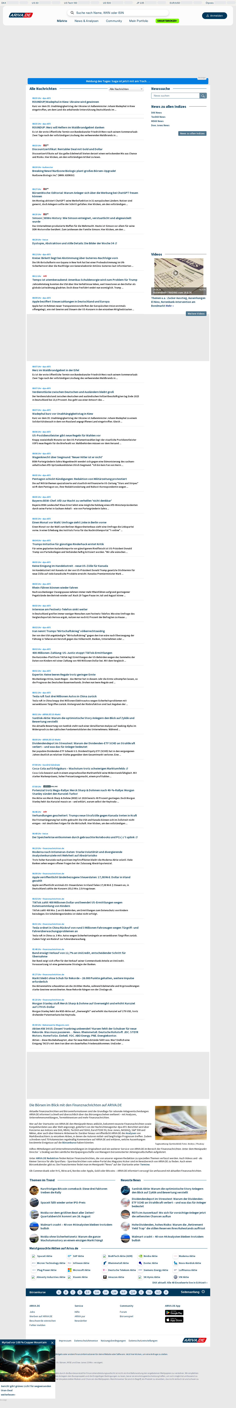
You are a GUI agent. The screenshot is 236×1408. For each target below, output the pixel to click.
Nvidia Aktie (150, 1256)
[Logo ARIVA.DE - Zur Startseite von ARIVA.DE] (194, 1340)
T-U (149, 1292)
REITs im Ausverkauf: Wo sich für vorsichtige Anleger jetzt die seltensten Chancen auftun (169, 1214)
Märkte (62, 21)
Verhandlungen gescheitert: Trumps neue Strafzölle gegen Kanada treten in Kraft (84, 815)
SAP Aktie (78, 1256)
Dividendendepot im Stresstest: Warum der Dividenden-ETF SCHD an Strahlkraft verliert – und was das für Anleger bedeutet (83, 744)
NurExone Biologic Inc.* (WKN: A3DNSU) (53, 175)
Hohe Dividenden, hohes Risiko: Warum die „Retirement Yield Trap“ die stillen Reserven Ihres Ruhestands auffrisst (168, 1226)
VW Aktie (184, 1277)
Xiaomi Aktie (80, 1277)
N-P (123, 1292)
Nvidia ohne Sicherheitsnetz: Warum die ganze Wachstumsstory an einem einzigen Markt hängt (72, 1238)
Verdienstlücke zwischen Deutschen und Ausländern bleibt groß (73, 392)
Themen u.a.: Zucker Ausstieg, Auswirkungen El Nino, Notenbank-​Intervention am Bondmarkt (178, 301)
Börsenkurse (69, 1142)
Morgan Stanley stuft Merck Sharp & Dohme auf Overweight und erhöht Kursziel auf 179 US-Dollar (83, 1005)
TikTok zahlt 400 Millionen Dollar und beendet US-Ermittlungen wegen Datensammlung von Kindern (77, 904)
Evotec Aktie (151, 1263)
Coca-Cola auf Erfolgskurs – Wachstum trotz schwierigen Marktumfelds (78, 768)
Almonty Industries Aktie (51, 1277)
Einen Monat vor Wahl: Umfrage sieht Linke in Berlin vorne (69, 522)
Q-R (133, 1292)
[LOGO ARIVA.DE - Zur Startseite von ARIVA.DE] (21, 15)
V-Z (158, 1292)
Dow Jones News (160, 125)
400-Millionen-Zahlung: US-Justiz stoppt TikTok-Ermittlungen (72, 653)
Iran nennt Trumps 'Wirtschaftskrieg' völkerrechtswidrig (68, 631)
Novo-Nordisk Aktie (190, 1263)
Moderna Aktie (187, 1256)
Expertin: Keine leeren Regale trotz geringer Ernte (64, 674)
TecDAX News (158, 116)
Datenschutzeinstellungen (143, 1340)
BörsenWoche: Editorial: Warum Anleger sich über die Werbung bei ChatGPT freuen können (85, 194)
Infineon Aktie (81, 1263)
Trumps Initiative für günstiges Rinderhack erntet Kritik (68, 544)
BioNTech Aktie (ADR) (120, 1256)
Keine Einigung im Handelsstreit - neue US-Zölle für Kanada (70, 566)
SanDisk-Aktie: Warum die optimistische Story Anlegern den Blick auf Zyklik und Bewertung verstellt (83, 719)
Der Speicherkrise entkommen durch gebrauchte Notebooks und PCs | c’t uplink (83, 837)
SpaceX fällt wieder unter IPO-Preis (63, 1202)
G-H (97, 1292)
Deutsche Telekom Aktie (122, 1270)
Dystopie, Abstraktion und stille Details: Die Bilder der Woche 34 (73, 243)
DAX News (156, 112)
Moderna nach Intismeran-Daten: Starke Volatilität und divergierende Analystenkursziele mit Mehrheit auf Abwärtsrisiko (77, 853)
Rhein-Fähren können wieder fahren (55, 587)
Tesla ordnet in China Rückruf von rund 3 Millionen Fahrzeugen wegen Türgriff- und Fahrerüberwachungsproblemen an (85, 929)
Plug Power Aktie (46, 1270)
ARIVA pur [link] (80, 1316)
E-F (87, 1292)
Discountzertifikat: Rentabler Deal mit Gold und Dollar (67, 149)
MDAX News (157, 121)
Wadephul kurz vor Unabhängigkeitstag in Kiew (62, 413)
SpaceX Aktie (44, 1256)
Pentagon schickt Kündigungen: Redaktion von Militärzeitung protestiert (79, 479)
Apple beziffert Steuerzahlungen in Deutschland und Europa (71, 301)
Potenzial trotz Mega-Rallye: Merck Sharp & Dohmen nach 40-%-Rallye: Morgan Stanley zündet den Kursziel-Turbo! (83, 791)
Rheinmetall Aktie (118, 1263)
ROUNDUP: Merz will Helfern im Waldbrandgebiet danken (68, 127)
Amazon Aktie (116, 1277)
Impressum (65, 1340)
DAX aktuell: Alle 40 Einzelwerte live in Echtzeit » (179, 1282)
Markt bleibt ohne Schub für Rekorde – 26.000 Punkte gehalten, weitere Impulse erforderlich (83, 979)
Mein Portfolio (138, 21)
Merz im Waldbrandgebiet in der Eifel (55, 370)
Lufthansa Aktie (188, 1270)
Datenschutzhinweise (86, 1340)
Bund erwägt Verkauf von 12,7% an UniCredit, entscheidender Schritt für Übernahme (79, 954)
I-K (105, 1292)
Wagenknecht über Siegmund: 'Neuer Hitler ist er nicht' (67, 457)
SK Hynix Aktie (152, 1277)
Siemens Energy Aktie (156, 1270)
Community (114, 21)
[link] (27, 1342)
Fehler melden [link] (37, 1325)
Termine (145, 1164)
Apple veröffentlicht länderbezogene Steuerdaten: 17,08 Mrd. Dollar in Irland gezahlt (81, 878)
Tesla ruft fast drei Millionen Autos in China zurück (64, 696)
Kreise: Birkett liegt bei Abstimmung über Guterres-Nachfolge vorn (75, 258)
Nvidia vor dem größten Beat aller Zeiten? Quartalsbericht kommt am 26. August (67, 1214)
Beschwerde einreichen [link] (43, 1320)
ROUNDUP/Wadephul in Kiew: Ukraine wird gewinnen (65, 102)
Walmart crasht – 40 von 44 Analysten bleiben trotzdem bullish (76, 1226)
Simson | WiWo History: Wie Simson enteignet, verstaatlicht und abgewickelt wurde (81, 219)
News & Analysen (87, 21)
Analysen (131, 1133)
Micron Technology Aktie (51, 1263)
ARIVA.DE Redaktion (47, 1158)
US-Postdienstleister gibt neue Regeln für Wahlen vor (66, 435)
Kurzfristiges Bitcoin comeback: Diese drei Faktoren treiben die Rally (74, 1190)
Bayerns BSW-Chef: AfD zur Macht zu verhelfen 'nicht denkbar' (72, 500)
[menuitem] (50, 1312)
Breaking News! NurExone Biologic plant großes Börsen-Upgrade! (74, 171)
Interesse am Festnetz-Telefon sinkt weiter (60, 609)
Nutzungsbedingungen (113, 1340)
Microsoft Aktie (81, 1270)
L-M (114, 1292)
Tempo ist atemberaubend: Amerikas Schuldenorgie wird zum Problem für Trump (84, 279)
